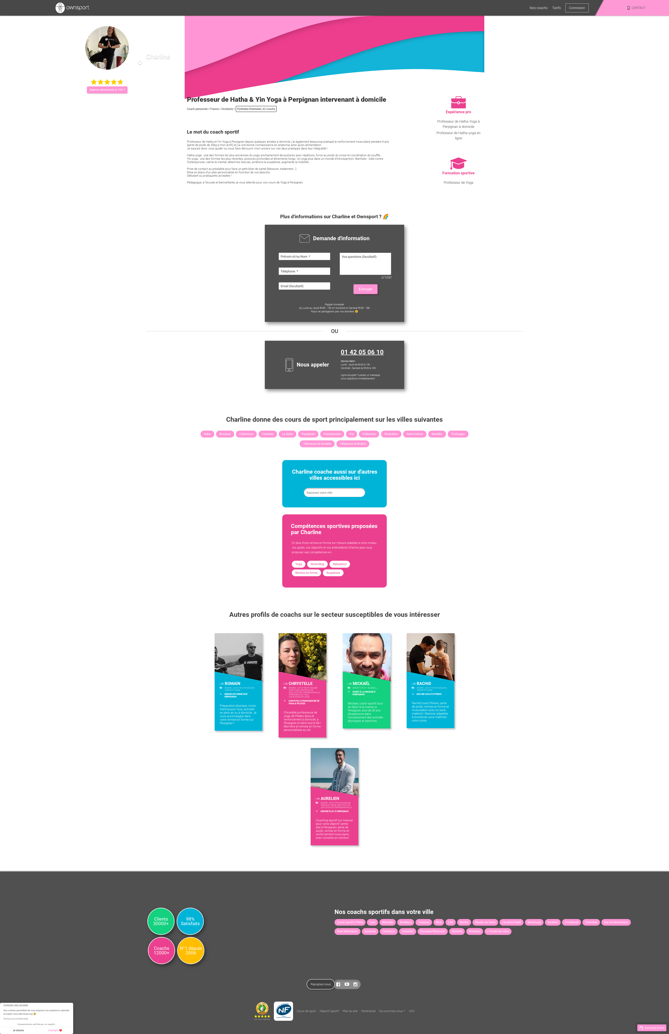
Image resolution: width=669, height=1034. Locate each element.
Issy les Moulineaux (616, 922)
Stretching (317, 564)
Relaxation (340, 564)
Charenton (388, 931)
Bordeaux (406, 922)
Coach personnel (197, 109)
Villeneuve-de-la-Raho (317, 443)
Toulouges (458, 434)
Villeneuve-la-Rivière (353, 443)
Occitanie (227, 109)
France (214, 109)
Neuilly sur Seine (485, 922)
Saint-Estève (415, 434)
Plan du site (350, 1011)
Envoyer (365, 289)
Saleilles (437, 434)
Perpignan (308, 434)
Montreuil (474, 931)
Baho (207, 434)
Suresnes (370, 931)
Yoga (298, 564)
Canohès (268, 434)
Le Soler (287, 434)
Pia (351, 434)
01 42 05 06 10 (362, 352)
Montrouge (534, 922)
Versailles (408, 931)
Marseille (387, 922)
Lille (450, 922)
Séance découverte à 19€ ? (107, 89)
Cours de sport (306, 1011)
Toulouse (423, 922)
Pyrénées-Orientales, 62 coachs (256, 109)
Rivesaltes (391, 434)
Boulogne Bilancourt (432, 931)
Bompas (225, 434)
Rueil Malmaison (347, 931)
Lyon (372, 922)
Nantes (464, 922)
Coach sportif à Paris (350, 922)
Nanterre (457, 931)
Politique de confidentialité (15, 1019)
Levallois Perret (511, 922)
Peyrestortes (332, 434)
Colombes (591, 922)
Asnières (553, 922)
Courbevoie (571, 922)
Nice (438, 922)
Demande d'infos (654, 1027)
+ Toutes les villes (498, 931)
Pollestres (369, 434)
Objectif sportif (329, 1011)
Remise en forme (306, 572)
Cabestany (246, 434)
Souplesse (333, 572)
